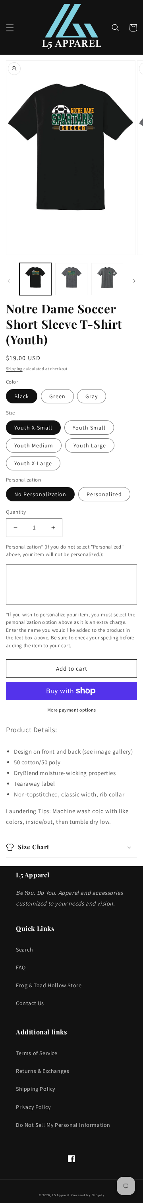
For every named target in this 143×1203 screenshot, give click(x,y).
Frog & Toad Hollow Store (48, 985)
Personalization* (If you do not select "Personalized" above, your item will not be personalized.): (65, 550)
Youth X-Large (33, 463)
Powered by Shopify (87, 1195)
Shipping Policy (35, 1088)
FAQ (21, 967)
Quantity (16, 511)
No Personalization (40, 494)
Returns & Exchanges (42, 1070)
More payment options (71, 710)
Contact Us (30, 1003)
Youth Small (89, 427)
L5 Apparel (61, 1195)
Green (57, 396)
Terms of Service (37, 1053)
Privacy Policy (33, 1107)
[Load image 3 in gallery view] (107, 279)
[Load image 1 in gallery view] (35, 279)
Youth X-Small (33, 427)
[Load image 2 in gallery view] (71, 279)
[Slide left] (8, 281)
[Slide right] (134, 281)
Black (21, 396)
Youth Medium (33, 445)
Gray (91, 396)
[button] (10, 27)
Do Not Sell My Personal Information (63, 1124)
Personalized (104, 494)
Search (24, 949)
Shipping (14, 368)
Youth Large (89, 445)
